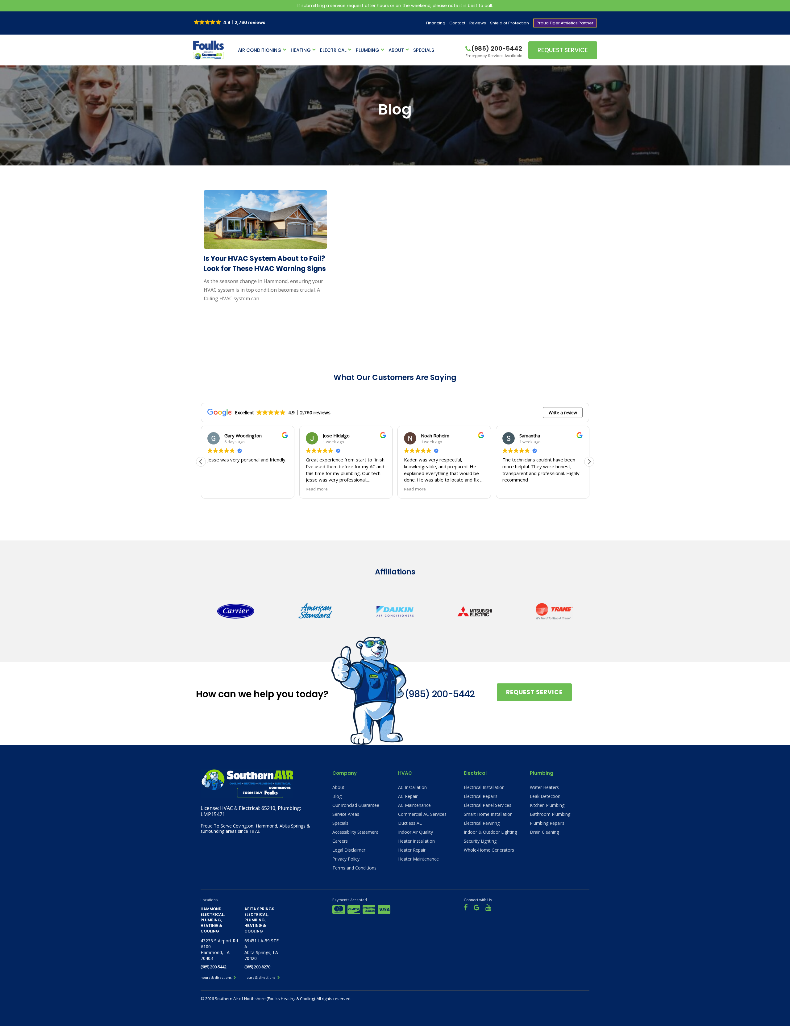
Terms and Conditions (354, 868)
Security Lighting (480, 841)
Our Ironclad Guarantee (355, 805)
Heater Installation (416, 841)
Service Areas (345, 814)
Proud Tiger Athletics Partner (565, 23)
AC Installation (412, 787)
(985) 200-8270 (257, 967)
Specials (423, 50)
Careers (340, 841)
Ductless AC (410, 823)
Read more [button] (218, 489)
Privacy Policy (346, 859)
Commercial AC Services (422, 814)
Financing (435, 23)
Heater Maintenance (418, 859)
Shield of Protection (509, 23)
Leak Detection (545, 796)
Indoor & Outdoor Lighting (490, 832)
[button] (589, 461)
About (396, 50)
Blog (337, 796)
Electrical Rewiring (482, 823)
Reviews (477, 23)
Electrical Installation (484, 787)
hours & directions (216, 977)
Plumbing (367, 50)
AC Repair (408, 796)
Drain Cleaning (544, 832)
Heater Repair (412, 850)
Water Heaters (544, 787)
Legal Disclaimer (348, 850)
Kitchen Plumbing (547, 805)
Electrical (333, 50)
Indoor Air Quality (415, 832)
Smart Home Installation (488, 814)
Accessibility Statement (355, 832)
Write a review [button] (563, 412)
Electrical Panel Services (487, 805)
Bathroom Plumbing (550, 814)
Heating (301, 50)
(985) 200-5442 (440, 694)
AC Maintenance (414, 805)
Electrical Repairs (480, 796)
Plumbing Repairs (547, 823)
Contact (457, 23)
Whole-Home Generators (489, 850)
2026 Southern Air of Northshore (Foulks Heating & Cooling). (261, 998)
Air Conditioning (259, 50)
